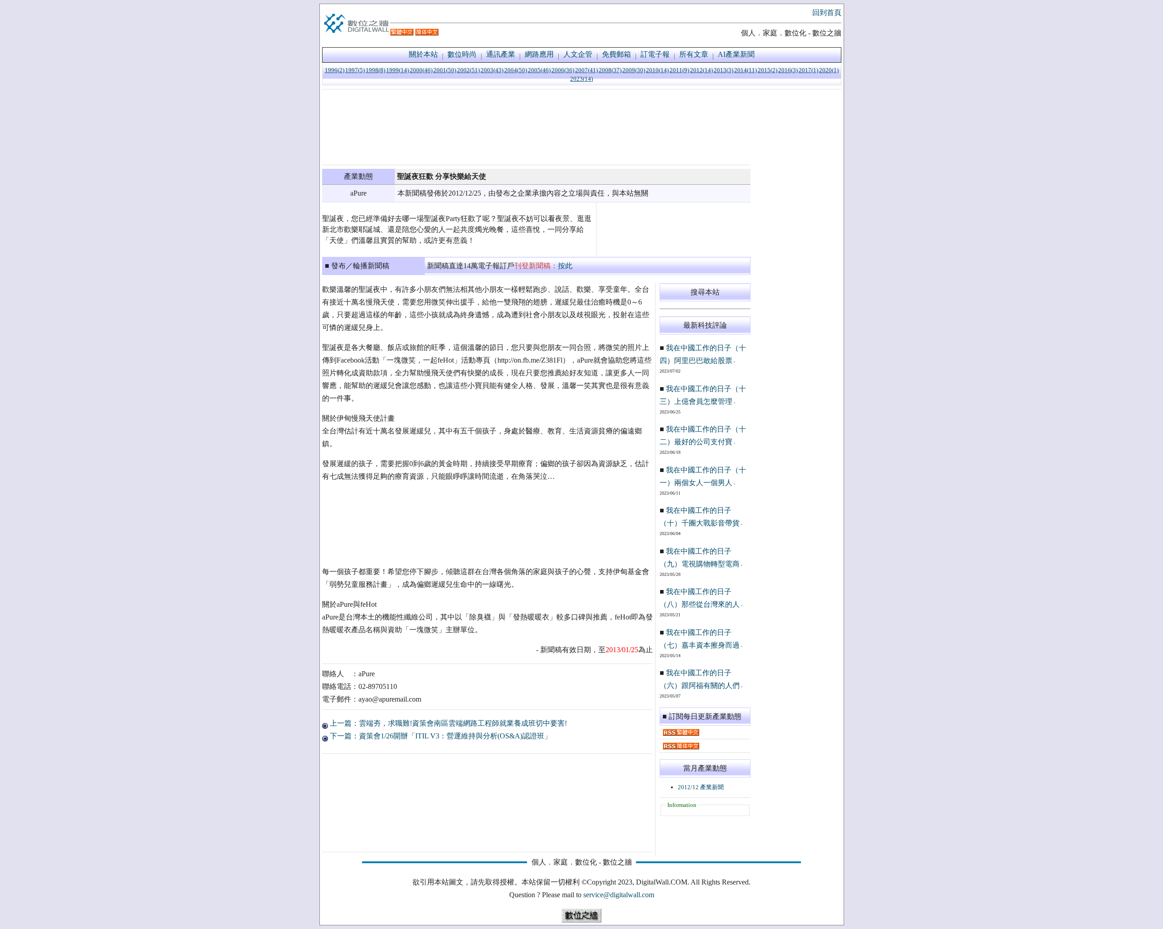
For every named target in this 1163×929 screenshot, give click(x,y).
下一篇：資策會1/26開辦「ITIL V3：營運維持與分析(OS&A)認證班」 (440, 736)
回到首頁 (826, 12)
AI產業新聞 (736, 54)
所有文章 (693, 54)
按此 (565, 266)
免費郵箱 (616, 54)
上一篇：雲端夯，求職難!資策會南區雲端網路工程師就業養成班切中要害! (447, 723)
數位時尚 (462, 54)
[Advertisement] (536, 127)
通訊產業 (500, 54)
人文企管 (577, 54)
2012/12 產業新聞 (701, 787)
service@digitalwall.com (618, 895)
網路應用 (539, 54)
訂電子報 (655, 54)
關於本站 (423, 54)
